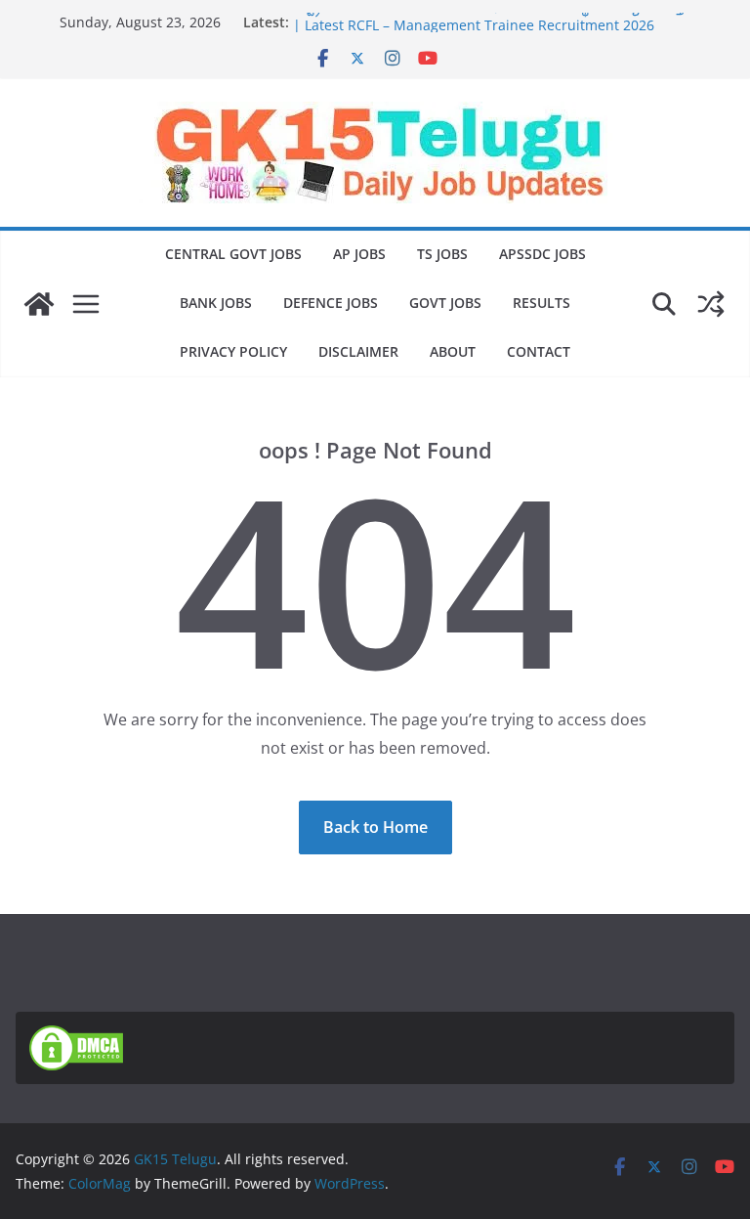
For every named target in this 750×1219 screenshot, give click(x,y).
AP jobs (359, 253)
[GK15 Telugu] (39, 304)
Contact (538, 351)
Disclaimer (358, 351)
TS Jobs (442, 253)
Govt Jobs (445, 302)
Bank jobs (216, 302)
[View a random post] (711, 304)
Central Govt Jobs (233, 253)
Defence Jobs (330, 302)
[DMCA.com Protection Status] (76, 1037)
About (453, 351)
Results (541, 302)
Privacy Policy (233, 351)
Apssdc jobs (542, 253)
